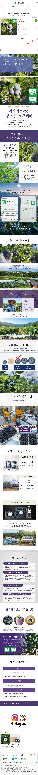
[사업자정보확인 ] (11, 768)
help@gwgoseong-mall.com (18, 769)
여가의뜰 (24, 34)
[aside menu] (1, 2)
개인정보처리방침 (15, 762)
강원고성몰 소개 (5, 762)
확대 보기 (2, 34)
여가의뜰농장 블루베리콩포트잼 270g (6, 744)
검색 (37, 2)
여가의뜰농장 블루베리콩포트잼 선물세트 (17, 744)
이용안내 (20, 762)
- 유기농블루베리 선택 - (22, 38)
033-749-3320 (27, 767)
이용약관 (10, 762)
